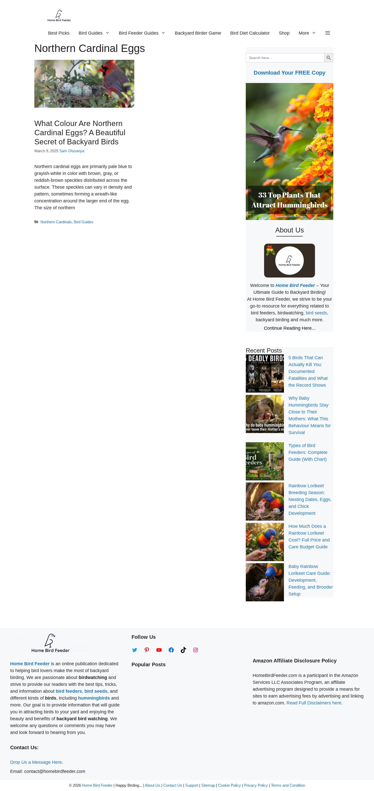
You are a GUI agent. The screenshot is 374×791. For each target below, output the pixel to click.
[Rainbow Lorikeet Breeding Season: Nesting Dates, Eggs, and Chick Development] (265, 502)
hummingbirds (94, 698)
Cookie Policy (229, 785)
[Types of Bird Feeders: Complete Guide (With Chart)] (265, 462)
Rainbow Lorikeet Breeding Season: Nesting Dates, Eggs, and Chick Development (310, 499)
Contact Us (172, 785)
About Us (152, 785)
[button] (328, 33)
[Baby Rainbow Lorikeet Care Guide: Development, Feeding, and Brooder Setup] (265, 583)
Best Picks (58, 33)
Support (192, 785)
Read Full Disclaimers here (313, 702)
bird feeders (69, 691)
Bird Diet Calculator (250, 33)
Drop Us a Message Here (36, 762)
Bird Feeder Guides (139, 33)
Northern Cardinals (56, 222)
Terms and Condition (288, 785)
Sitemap (208, 785)
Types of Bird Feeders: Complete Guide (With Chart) (308, 452)
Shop (284, 33)
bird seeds (316, 312)
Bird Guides (91, 33)
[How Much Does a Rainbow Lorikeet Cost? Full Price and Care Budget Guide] (265, 543)
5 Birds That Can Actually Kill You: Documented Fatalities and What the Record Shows (308, 371)
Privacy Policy (256, 785)
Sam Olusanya (71, 151)
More (304, 33)
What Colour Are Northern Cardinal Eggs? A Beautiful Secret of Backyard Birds (79, 132)
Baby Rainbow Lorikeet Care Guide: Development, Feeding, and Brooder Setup (311, 580)
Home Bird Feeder (97, 785)
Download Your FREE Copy (289, 73)
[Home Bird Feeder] (59, 15)
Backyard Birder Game (198, 33)
